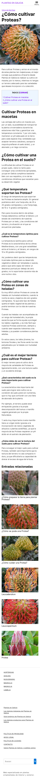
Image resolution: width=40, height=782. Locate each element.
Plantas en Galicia (10, 707)
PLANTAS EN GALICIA (12, 3)
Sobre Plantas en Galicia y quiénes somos (20, 748)
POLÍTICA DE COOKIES (12, 741)
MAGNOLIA (8, 686)
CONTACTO (8, 744)
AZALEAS (7, 676)
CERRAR (23, 93)
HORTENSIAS (9, 672)
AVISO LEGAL (9, 737)
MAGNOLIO (8, 683)
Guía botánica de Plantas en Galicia (17, 716)
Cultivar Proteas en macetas (16, 97)
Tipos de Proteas (8, 10)
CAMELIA (7, 690)
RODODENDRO (9, 679)
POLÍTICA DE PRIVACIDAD (14, 734)
